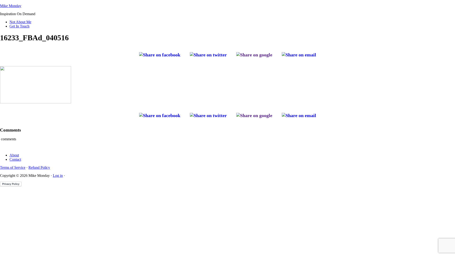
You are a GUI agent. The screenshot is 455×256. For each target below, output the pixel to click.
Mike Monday (10, 6)
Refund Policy (39, 167)
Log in (58, 176)
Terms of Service (12, 167)
